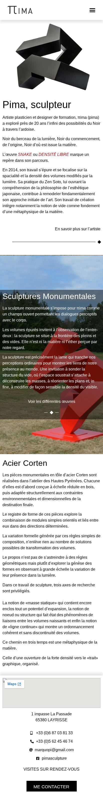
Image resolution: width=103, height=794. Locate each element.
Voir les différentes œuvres (51, 401)
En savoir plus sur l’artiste (77, 229)
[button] (92, 10)
